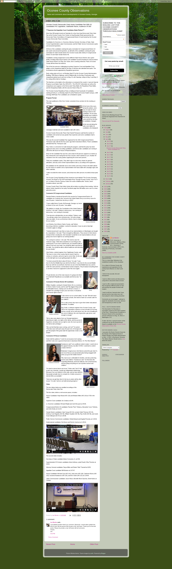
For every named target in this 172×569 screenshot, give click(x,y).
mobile (106, 49)
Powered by (109, 76)
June (107, 134)
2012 (105, 217)
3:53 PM (52, 533)
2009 (105, 224)
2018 (105, 203)
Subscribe (114, 70)
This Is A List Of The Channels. (111, 121)
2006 (105, 231)
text (106, 47)
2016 (105, 208)
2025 (105, 186)
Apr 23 (109, 152)
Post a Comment (53, 537)
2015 (105, 210)
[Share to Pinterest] (80, 515)
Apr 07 (109, 166)
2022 (105, 193)
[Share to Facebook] (78, 515)
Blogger (103, 553)
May (107, 137)
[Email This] (73, 515)
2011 (105, 219)
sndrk (91, 553)
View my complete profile (109, 252)
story (123, 339)
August (108, 129)
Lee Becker (53, 522)
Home (72, 544)
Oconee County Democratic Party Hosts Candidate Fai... (116, 148)
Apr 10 (109, 162)
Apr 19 (109, 154)
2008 (105, 226)
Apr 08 (109, 164)
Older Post (94, 544)
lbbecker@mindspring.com (109, 83)
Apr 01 (109, 176)
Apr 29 (109, 141)
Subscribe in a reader (108, 95)
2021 (105, 196)
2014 (105, 212)
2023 (105, 191)
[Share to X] (76, 515)
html (106, 44)
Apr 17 (109, 157)
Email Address (113, 36)
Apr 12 (109, 159)
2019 (105, 200)
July (107, 132)
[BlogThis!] (75, 515)
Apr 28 (109, 143)
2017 (105, 205)
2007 (105, 229)
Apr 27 (109, 146)
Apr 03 (109, 171)
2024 (105, 189)
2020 (105, 198)
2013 (105, 215)
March (107, 179)
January (108, 183)
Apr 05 (109, 169)
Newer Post (50, 544)
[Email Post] (70, 515)
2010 (105, 222)
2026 (105, 127)
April (107, 139)
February (108, 181)
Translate (115, 349)
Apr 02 (109, 173)
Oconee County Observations (68, 10)
